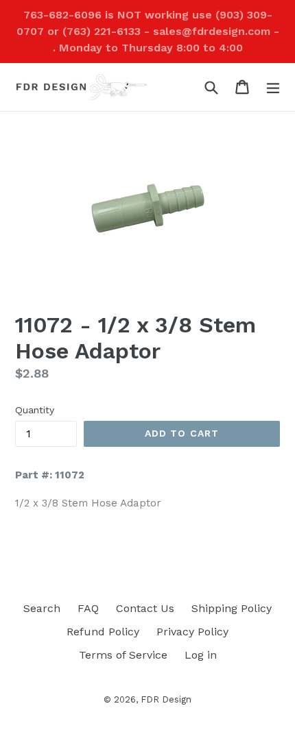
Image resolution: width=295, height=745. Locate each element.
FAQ (88, 608)
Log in (201, 654)
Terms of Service (123, 654)
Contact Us (145, 608)
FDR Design (166, 699)
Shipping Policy (231, 608)
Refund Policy (103, 631)
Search (41, 608)
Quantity (34, 409)
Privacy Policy (192, 631)
